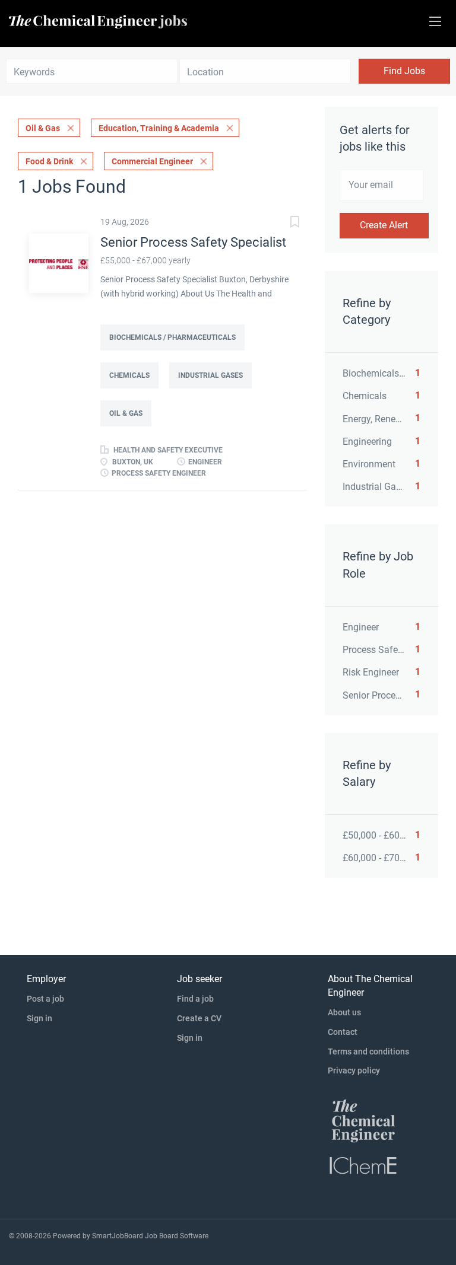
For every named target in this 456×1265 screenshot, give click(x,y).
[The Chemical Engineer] (363, 1120)
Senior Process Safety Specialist (193, 242)
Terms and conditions (368, 1051)
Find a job (195, 998)
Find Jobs (404, 71)
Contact (342, 1032)
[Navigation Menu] (435, 21)
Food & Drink (49, 161)
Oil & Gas (43, 128)
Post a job (45, 998)
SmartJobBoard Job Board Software (150, 1236)
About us (344, 1012)
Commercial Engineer (152, 161)
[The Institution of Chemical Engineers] (363, 1165)
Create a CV (199, 1018)
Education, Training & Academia (159, 128)
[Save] (283, 223)
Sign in (39, 1018)
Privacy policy (354, 1070)
